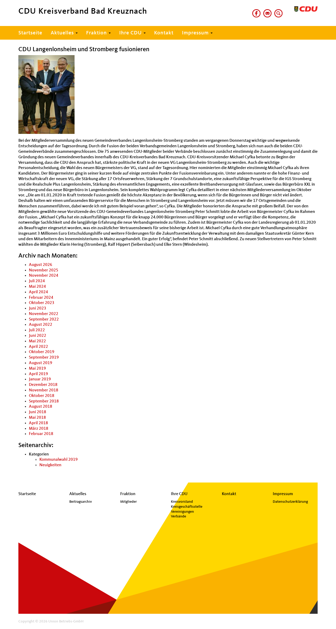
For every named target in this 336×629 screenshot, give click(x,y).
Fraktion (97, 33)
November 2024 (43, 276)
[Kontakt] (266, 11)
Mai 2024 (37, 287)
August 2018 (40, 407)
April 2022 (38, 347)
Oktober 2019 (41, 352)
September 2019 (44, 357)
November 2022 (43, 314)
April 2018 (38, 423)
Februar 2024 (41, 298)
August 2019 (40, 363)
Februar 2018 (41, 434)
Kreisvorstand (182, 502)
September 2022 (44, 319)
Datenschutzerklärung (290, 502)
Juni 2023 (37, 308)
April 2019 (38, 374)
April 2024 (38, 292)
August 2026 (40, 265)
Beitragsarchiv (80, 502)
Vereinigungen (182, 511)
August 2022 (40, 325)
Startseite (30, 33)
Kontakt (164, 33)
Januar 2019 (40, 379)
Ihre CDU (131, 33)
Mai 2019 (37, 368)
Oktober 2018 (41, 396)
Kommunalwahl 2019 (58, 460)
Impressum (196, 33)
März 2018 (38, 429)
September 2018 (44, 401)
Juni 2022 (37, 336)
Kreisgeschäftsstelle (186, 507)
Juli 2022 (37, 330)
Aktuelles (63, 33)
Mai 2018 (37, 418)
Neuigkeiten (50, 465)
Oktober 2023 (41, 303)
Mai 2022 (37, 341)
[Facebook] (255, 11)
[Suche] (277, 11)
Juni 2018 (37, 412)
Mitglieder (128, 502)
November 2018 (43, 390)
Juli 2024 (37, 281)
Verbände (178, 516)
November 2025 (43, 270)
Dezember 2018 (43, 385)
